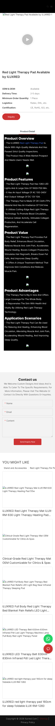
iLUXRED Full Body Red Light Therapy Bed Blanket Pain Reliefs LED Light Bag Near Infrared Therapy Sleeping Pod (26, 609)
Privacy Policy (28, 722)
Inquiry (11, 116)
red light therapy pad (31, 143)
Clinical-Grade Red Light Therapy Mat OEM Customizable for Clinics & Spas (26, 560)
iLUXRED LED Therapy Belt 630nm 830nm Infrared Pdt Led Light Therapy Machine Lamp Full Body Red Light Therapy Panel (27, 656)
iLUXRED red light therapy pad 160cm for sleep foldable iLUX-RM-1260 (26, 703)
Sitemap (43, 718)
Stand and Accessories (15, 468)
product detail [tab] (27, 131)
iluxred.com (31, 718)
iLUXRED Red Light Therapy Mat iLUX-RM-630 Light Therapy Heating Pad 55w (27, 513)
